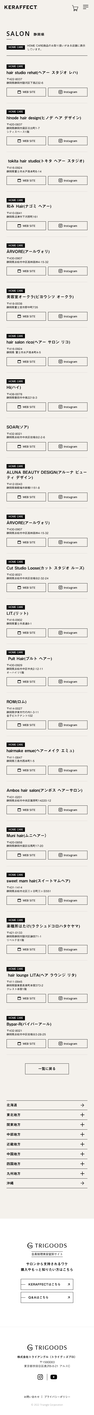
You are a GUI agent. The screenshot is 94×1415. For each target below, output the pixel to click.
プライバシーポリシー (57, 1397)
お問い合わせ (32, 1397)
